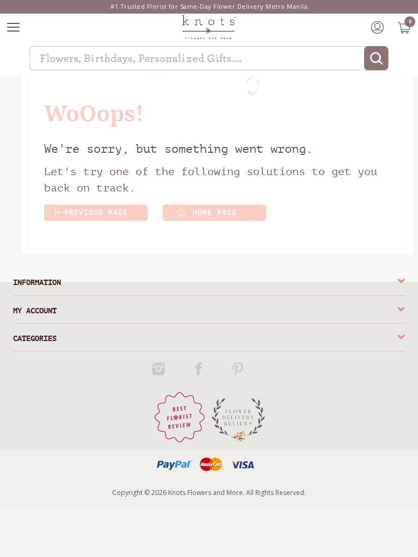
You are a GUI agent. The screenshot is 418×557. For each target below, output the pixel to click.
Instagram (160, 368)
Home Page (215, 212)
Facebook (200, 368)
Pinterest (239, 368)
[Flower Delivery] (238, 417)
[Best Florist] (179, 417)
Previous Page (96, 212)
